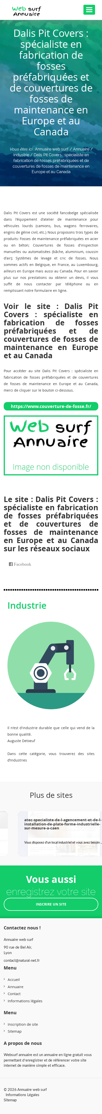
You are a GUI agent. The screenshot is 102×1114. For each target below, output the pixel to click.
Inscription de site (23, 1024)
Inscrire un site (51, 904)
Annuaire (15, 986)
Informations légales (25, 1000)
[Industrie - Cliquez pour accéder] (51, 660)
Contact (14, 993)
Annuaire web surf (52, 149)
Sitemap (15, 1031)
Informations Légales (22, 1094)
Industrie (27, 605)
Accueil (14, 979)
